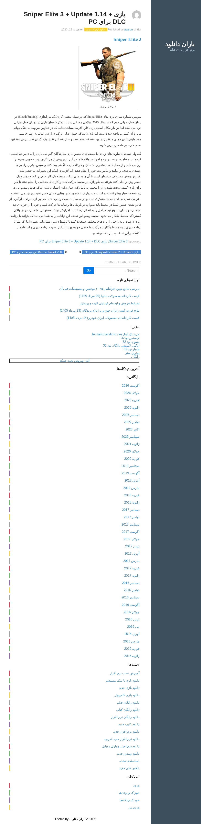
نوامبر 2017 (131, 517)
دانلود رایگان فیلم (128, 702)
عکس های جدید (129, 768)
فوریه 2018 (131, 495)
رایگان (135, 356)
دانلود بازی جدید (129, 687)
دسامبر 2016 (130, 583)
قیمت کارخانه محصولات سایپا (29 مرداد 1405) (109, 296)
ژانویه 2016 (131, 656)
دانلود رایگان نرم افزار (125, 717)
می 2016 (133, 626)
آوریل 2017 (131, 553)
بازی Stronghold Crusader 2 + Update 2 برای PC (111, 252)
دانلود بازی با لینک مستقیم (122, 680)
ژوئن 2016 (132, 619)
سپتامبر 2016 (130, 597)
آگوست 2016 (130, 605)
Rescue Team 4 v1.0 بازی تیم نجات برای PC (37, 252)
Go (89, 270)
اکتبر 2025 (132, 429)
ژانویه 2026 (131, 407)
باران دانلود (180, 44)
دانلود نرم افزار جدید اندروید (121, 739)
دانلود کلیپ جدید (128, 724)
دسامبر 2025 (130, 415)
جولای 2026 (131, 393)
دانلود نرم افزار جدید (126, 731)
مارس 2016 (131, 641)
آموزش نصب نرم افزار (124, 673)
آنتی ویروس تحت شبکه (74, 360)
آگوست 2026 (130, 385)
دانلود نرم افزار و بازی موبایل (120, 746)
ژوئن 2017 (132, 546)
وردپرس (133, 807)
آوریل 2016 (131, 634)
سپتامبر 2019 (130, 466)
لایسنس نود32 (130, 338)
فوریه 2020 (131, 458)
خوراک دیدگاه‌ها (129, 800)
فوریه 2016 (131, 648)
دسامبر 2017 (130, 509)
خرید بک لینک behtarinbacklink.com (115, 334)
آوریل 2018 (131, 480)
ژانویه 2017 (131, 575)
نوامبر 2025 (131, 422)
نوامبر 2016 (131, 590)
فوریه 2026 (131, 400)
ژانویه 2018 (131, 502)
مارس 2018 (131, 488)
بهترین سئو (132, 353)
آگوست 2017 (130, 531)
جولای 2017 (131, 539)
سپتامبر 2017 (130, 524)
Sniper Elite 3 (127, 39)
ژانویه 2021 (131, 444)
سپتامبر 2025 (130, 436)
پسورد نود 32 (130, 341)
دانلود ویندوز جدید (128, 753)
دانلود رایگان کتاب (127, 709)
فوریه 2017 (131, 568)
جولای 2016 (131, 612)
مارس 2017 (131, 560)
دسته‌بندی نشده (129, 761)
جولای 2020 (131, 451)
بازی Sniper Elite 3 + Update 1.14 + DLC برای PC (73, 241)
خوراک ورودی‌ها (129, 792)
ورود (136, 785)
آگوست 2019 (130, 473)
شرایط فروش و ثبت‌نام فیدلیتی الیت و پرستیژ (109, 303)
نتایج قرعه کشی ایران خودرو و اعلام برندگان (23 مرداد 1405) (99, 310)
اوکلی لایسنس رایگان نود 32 (121, 345)
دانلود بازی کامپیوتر (96, 29)
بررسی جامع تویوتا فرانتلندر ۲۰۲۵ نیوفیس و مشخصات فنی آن (99, 288)
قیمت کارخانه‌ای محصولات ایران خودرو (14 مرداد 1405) (103, 317)
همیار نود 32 (131, 349)
